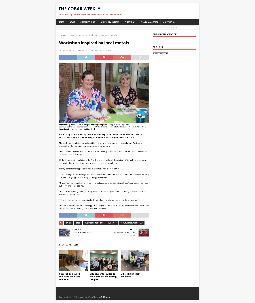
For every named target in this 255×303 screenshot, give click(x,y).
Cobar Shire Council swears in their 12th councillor (69, 276)
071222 (95, 50)
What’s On (130, 22)
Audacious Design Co (94, 223)
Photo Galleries (149, 22)
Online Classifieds (109, 22)
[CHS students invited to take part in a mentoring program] (104, 260)
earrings (112, 223)
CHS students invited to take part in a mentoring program (103, 276)
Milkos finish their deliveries (130, 275)
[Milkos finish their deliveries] (135, 260)
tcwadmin (84, 50)
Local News (107, 50)
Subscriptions (87, 22)
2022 (72, 35)
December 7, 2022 (70, 50)
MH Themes (105, 297)
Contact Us (169, 22)
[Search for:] (182, 27)
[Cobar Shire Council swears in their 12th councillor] (73, 260)
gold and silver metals (132, 223)
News (72, 22)
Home (61, 22)
